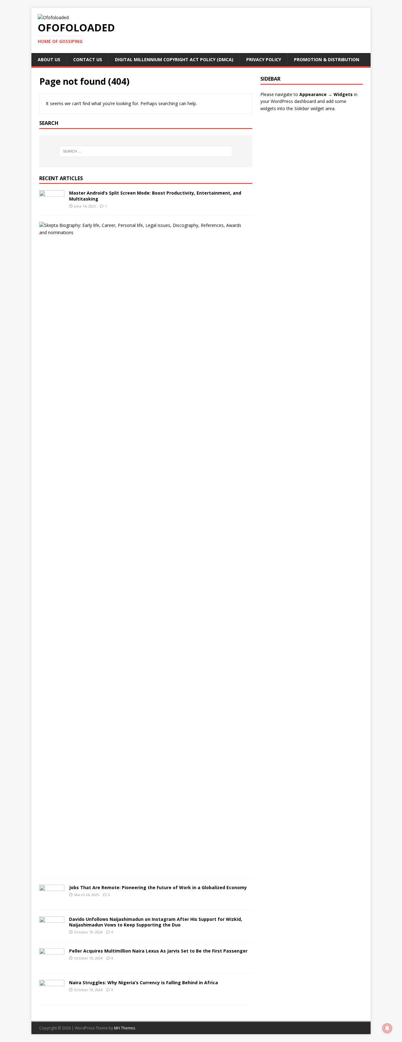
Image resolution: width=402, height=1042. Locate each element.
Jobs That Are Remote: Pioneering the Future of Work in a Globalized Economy (158, 887)
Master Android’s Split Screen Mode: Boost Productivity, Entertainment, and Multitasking (155, 195)
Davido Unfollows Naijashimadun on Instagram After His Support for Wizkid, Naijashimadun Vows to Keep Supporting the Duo (155, 922)
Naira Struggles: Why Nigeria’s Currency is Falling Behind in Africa (143, 983)
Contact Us (87, 59)
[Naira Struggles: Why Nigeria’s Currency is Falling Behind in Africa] (51, 995)
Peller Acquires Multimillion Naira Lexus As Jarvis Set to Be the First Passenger (158, 951)
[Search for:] (146, 151)
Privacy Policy (263, 59)
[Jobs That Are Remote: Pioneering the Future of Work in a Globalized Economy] (51, 900)
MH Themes (124, 1028)
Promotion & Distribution (326, 59)
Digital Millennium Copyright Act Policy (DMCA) (174, 59)
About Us (49, 59)
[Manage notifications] (387, 1028)
